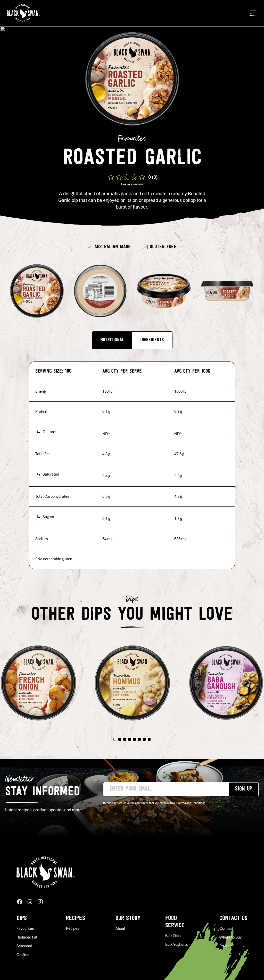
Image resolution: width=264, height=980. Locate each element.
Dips (21, 918)
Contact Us (233, 918)
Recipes (75, 918)
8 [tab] (149, 739)
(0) (155, 177)
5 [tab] (134, 739)
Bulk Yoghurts (176, 944)
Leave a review (132, 184)
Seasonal (24, 946)
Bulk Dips (172, 935)
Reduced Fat (26, 937)
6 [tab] (139, 739)
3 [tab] (124, 739)
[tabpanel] (132, 680)
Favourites (25, 928)
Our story (128, 918)
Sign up (243, 789)
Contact (226, 928)
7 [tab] (144, 739)
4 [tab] (129, 739)
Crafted (22, 954)
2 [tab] (119, 739)
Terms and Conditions (191, 803)
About (120, 928)
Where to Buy (230, 937)
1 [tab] (114, 739)
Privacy (225, 946)
